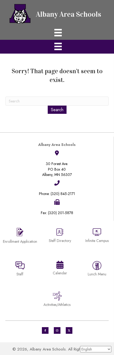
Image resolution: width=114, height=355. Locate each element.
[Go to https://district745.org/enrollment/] (20, 236)
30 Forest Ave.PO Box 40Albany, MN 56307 (57, 169)
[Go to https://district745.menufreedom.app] (97, 269)
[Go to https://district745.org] (57, 13)
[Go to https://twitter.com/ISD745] (69, 330)
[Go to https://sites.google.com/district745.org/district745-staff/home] (20, 269)
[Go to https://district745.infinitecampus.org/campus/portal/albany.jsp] (97, 236)
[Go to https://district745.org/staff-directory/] (60, 237)
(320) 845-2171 (63, 193)
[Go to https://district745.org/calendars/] (60, 269)
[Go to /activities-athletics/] (57, 300)
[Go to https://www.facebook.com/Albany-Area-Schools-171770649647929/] (45, 330)
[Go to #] (57, 330)
